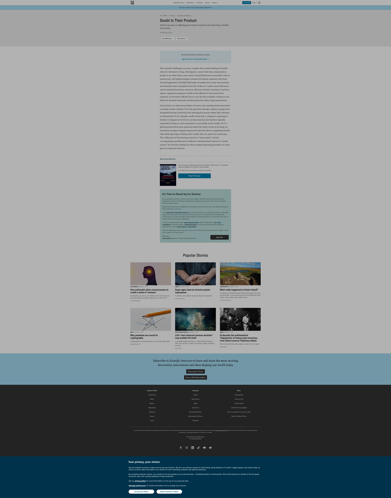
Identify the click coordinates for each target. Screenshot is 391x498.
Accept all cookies (141, 492)
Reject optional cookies (169, 492)
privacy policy (140, 481)
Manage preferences (137, 486)
